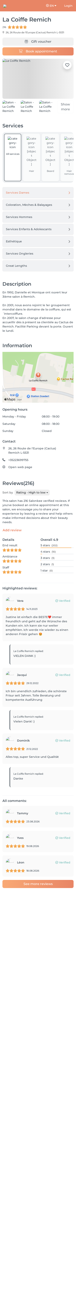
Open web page (20, 467)
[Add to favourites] (67, 65)
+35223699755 (18, 460)
